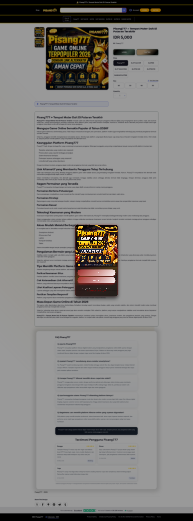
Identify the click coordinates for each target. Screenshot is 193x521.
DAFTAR (96, 280)
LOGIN (96, 272)
